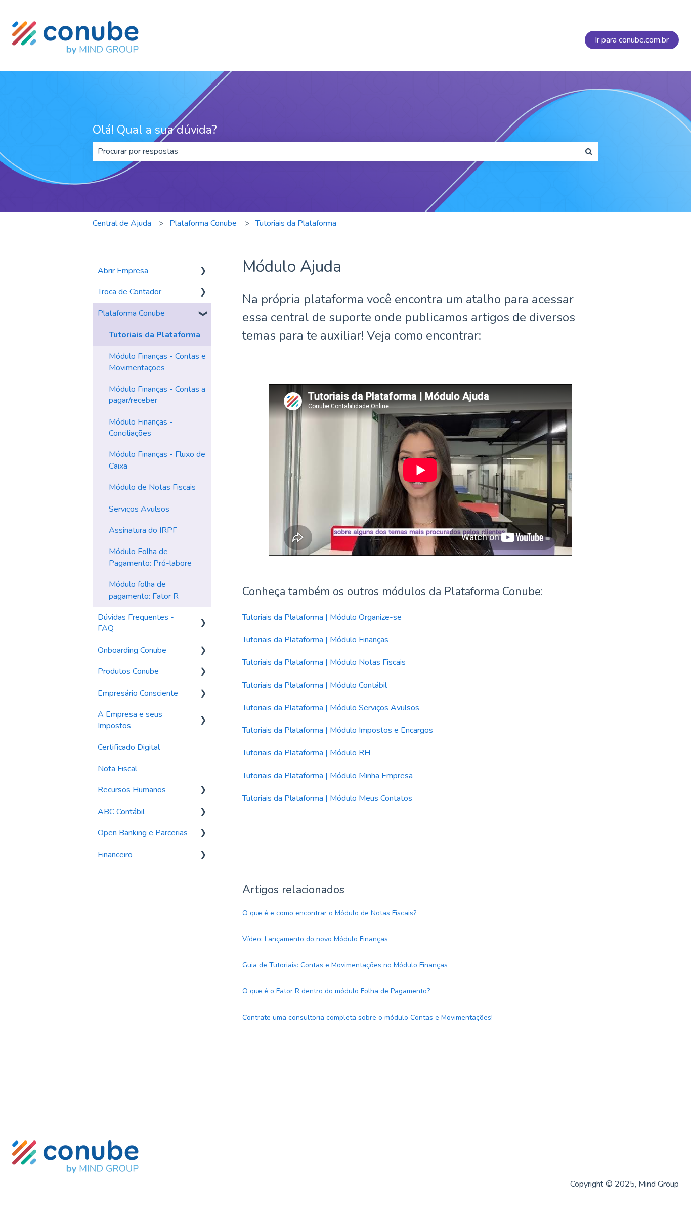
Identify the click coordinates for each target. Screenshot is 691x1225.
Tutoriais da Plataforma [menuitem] (154, 335)
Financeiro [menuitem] (115, 854)
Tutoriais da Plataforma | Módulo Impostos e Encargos (337, 730)
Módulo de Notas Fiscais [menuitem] (152, 487)
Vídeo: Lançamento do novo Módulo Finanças (315, 939)
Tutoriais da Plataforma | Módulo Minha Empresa (327, 775)
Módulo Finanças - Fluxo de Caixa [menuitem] (157, 460)
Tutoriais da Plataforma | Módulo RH (306, 752)
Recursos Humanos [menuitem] (132, 789)
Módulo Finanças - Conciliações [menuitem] (141, 427)
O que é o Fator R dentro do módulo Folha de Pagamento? (336, 991)
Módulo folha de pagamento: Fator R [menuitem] (144, 590)
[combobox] (336, 151)
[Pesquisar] (588, 151)
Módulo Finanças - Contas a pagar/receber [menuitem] (157, 395)
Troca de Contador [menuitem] (129, 292)
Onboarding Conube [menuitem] (132, 650)
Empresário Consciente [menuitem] (138, 693)
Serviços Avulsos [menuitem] (139, 509)
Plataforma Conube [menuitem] (131, 313)
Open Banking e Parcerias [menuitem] (143, 832)
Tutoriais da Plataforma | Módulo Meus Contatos (327, 798)
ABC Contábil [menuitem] (121, 811)
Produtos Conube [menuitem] (128, 671)
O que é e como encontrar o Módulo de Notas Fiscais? (329, 913)
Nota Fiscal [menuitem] (117, 768)
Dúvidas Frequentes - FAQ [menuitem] (136, 623)
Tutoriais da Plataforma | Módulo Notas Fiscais (324, 662)
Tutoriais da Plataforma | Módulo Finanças (315, 639)
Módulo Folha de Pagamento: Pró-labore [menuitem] (150, 557)
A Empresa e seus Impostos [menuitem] (130, 720)
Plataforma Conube (203, 223)
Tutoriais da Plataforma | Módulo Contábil (314, 685)
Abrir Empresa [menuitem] (123, 270)
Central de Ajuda (122, 223)
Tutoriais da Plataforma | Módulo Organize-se (322, 617)
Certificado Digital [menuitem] (129, 747)
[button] (203, 271)
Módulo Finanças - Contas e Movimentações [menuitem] (157, 362)
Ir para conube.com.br (632, 40)
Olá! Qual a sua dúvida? (155, 130)
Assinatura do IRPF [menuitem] (143, 530)
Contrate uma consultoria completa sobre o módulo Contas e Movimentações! (367, 1017)
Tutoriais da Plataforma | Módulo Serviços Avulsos (330, 707)
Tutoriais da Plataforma (295, 223)
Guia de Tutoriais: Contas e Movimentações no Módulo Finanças (345, 965)
